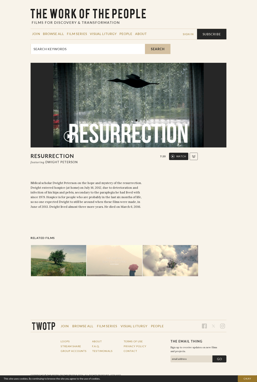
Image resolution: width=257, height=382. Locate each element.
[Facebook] (204, 326)
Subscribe (212, 34)
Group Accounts (74, 350)
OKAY (247, 378)
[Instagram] (222, 326)
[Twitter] (213, 326)
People (125, 34)
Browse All (53, 34)
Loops (65, 341)
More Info (106, 378)
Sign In (188, 34)
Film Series (77, 34)
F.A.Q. (96, 346)
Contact (130, 350)
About (141, 34)
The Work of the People (43, 326)
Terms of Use (133, 341)
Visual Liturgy (103, 34)
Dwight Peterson (61, 162)
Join (36, 34)
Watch (181, 156)
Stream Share (71, 346)
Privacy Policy (135, 346)
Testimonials (102, 350)
